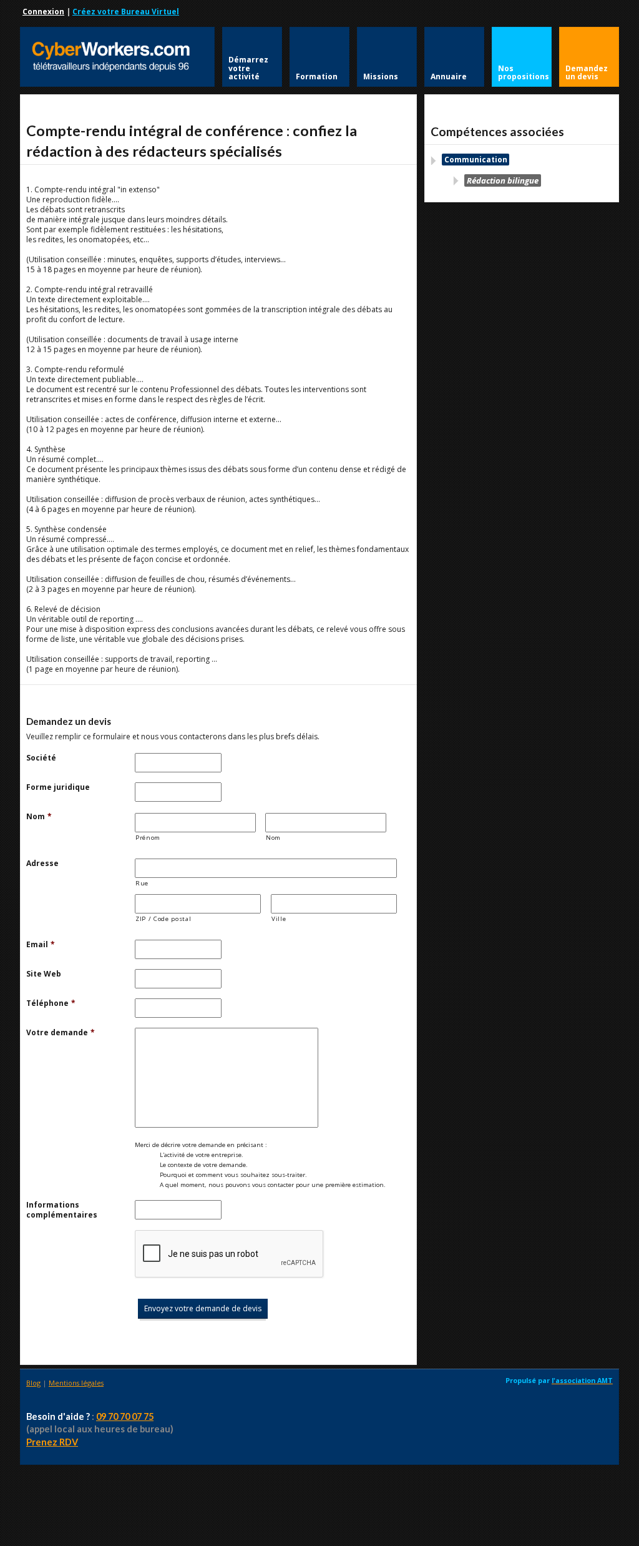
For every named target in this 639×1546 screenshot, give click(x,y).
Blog (33, 1382)
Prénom (147, 838)
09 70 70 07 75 (125, 1416)
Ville (278, 919)
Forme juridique (58, 787)
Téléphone (51, 1003)
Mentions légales (76, 1382)
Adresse (42, 864)
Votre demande (60, 1033)
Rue (142, 883)
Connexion (43, 11)
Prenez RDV (52, 1442)
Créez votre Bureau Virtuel (125, 11)
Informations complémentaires (61, 1210)
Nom (39, 817)
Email (40, 945)
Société (41, 758)
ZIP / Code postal (163, 919)
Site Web (43, 974)
